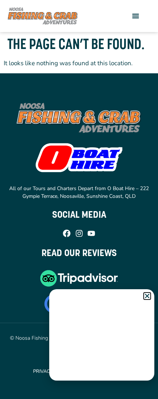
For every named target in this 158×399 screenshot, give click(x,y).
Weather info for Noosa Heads (102, 373)
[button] (135, 15)
